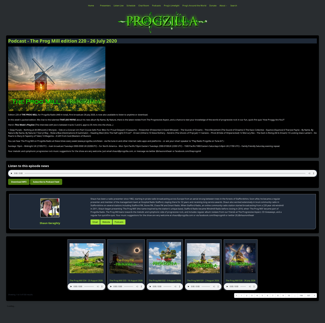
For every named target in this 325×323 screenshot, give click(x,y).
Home (91, 5)
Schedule (131, 5)
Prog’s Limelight (171, 5)
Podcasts (156, 5)
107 (308, 295)
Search (233, 5)
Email (95, 222)
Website (106, 222)
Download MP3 (18, 181)
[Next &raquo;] (314, 295)
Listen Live (119, 5)
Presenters (105, 5)
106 (301, 295)
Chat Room (143, 5)
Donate (212, 5)
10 (289, 295)
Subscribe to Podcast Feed (46, 181)
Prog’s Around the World (194, 5)
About (222, 5)
